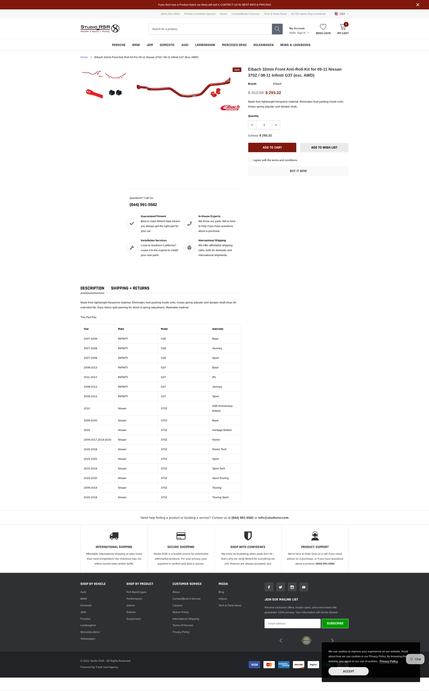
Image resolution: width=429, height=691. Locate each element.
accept (348, 671)
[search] (277, 29)
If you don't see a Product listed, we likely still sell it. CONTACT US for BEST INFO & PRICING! (214, 4)
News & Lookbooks (295, 45)
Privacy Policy (180, 632)
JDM (150, 45)
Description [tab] (92, 288)
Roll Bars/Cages (136, 592)
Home (84, 57)
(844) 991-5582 (143, 204)
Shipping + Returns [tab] (130, 288)
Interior (130, 605)
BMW (136, 45)
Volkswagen (263, 45)
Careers (177, 605)
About (223, 14)
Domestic (167, 45)
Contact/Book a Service (245, 14)
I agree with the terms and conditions (274, 160)
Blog (221, 592)
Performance (134, 598)
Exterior (131, 612)
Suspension (133, 618)
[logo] (100, 29)
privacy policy (389, 661)
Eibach (277, 83)
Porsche (119, 45)
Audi (184, 45)
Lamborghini (205, 45)
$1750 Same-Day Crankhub (308, 14)
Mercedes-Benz (234, 45)
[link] (92, 73)
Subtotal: (253, 135)
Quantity (253, 116)
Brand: (252, 83)
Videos (223, 598)
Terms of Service (182, 625)
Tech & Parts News (275, 14)
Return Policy (180, 612)
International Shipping (185, 618)
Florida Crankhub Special (199, 14)
